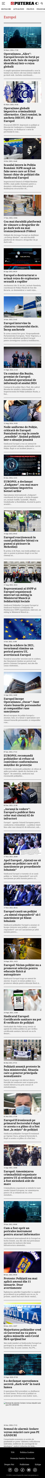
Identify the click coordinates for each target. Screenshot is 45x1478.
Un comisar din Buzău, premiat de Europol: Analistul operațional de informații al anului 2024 (20, 378)
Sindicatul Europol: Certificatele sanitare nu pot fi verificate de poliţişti (22, 1019)
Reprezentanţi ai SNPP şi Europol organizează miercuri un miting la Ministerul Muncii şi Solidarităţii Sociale (20, 595)
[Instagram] (16, 1470)
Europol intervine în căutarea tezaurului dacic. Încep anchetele (21, 326)
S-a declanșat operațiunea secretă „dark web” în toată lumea (22, 1384)
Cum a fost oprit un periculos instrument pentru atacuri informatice (22, 1231)
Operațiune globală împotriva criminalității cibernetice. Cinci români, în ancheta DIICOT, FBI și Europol (22, 114)
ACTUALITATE (18, 9)
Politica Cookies (27, 1452)
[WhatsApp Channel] (35, 1470)
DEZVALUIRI (6, 9)
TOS (12, 1452)
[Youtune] (29, 1470)
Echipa (38, 1464)
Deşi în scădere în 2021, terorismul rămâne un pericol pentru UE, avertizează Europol (19, 650)
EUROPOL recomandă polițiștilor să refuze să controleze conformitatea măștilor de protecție (21, 760)
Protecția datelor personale (22, 1458)
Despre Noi (9, 1464)
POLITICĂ (30, 9)
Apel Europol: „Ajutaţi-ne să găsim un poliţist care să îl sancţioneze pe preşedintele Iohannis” (22, 865)
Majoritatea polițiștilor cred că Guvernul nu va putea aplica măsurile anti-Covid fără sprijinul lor (22, 1334)
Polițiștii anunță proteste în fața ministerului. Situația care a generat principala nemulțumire (22, 1071)
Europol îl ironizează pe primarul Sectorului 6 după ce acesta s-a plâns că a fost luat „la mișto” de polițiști (22, 1124)
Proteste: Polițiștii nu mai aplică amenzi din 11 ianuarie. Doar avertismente (20, 1283)
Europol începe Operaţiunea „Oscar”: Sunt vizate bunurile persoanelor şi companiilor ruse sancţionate (22, 705)
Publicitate (24, 1464)
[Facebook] (10, 1470)
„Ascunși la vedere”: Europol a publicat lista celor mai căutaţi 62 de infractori (19, 813)
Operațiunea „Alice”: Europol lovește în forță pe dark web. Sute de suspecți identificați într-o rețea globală (21, 60)
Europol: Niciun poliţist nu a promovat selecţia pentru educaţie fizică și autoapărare (22, 969)
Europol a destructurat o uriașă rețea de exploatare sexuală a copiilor (21, 278)
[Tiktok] (22, 1470)
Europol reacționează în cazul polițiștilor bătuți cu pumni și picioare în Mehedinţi (21, 542)
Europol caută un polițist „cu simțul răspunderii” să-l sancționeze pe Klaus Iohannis (22, 916)
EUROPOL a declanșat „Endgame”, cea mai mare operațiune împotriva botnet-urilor (21, 486)
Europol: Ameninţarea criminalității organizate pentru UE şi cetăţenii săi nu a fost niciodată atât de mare (22, 1178)
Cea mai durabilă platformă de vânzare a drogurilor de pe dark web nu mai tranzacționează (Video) (22, 226)
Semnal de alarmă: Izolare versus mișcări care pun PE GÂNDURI (22, 1432)
